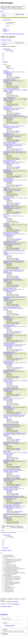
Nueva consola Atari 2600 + (9, 142)
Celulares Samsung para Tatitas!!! (11, 442)
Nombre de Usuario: (6, 619)
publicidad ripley (7, 397)
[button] (6, 48)
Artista (6, 416)
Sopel (12, 601)
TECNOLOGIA (7, 82)
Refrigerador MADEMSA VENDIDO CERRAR (14, 433)
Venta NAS (6, 214)
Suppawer (7, 72)
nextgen (16, 601)
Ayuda (4, 124)
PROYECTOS (8, 336)
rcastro (6, 516)
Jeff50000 (7, 162)
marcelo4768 (8, 407)
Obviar (2, 11)
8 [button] (3, 60)
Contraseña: (4, 622)
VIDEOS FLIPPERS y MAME (10, 471)
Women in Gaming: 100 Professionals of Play (13, 261)
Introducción (6, 187)
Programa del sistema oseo (9, 160)
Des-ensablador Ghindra (9, 352)
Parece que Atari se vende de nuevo (11, 505)
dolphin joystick (7, 406)
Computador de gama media (9, 241)
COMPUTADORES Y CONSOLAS (12, 136)
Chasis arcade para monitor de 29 (11, 88)
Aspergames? (6, 223)
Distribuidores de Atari (8, 133)
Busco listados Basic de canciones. (11, 424)
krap (6, 189)
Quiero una (6, 70)
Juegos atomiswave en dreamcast (10, 232)
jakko (6, 81)
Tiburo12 (7, 126)
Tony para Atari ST (7, 106)
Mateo (6, 299)
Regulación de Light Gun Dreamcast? (12, 478)
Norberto (7, 317)
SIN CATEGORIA (7, 73)
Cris (6, 90)
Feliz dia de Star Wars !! (8, 361)
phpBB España (16, 604)
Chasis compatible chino (9, 97)
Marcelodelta (8, 171)
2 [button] (3, 54)
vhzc (6, 308)
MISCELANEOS (9, 181)
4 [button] (3, 56)
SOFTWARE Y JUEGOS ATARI (11, 109)
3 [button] (3, 55)
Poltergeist (7, 108)
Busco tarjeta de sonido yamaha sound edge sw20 (14, 151)
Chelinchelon (8, 234)
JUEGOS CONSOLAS (8, 235)
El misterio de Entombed (9, 343)
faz (6, 216)
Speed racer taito (7, 169)
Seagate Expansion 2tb (8, 196)
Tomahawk (7, 479)
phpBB (10, 599)
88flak (6, 262)
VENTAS (5, 154)
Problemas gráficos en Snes (9, 288)
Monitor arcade (6, 451)
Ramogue (7, 135)
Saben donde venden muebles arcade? (12, 469)
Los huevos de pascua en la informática (12, 279)
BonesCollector (8, 144)
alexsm (6, 371)
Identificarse (4, 614)
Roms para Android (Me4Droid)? (11, 487)
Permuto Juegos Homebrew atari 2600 (12, 307)
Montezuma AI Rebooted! (9, 79)
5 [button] (3, 58)
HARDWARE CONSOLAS (10, 290)
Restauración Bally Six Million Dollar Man (13, 115)
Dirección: (14, 527)
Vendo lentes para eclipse (9, 325)
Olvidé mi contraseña (9, 625)
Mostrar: (4, 526)
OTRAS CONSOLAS (8, 480)
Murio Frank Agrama (8, 178)
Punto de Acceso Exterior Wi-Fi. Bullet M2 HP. (14, 415)
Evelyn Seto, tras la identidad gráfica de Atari (13, 270)
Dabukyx (7, 470)
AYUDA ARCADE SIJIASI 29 (10, 388)
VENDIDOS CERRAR (9, 460)
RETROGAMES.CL (8, 172)
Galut (6, 289)
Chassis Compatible (7, 379)
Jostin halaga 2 (6, 316)
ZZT (6, 117)
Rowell (7, 153)
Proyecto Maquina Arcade (9, 370)
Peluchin (7, 243)
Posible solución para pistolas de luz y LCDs (13, 496)
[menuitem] (10, 22)
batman (7, 253)
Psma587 (7, 389)
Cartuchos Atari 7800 (8, 334)
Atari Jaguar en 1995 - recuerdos (10, 205)
